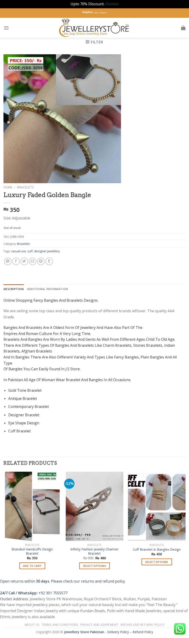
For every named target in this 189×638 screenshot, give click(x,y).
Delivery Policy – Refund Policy (130, 632)
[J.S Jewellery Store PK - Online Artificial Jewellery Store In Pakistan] (94, 28)
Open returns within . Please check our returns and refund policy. (63, 581)
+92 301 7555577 (53, 592)
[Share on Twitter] (24, 261)
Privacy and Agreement (99, 625)
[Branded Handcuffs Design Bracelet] (32, 506)
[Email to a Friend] (32, 261)
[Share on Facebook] (16, 261)
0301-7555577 (100, 12)
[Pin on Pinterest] (41, 261)
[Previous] (3, 524)
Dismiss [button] (112, 3)
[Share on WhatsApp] (8, 261)
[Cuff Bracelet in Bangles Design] (157, 506)
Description (13, 289)
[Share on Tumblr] (49, 261)
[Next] (185, 524)
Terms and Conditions (60, 625)
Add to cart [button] (32, 566)
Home (7, 187)
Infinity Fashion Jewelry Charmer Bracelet (94, 551)
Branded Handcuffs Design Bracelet (32, 551)
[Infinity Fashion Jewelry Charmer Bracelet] (94, 506)
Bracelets (25, 187)
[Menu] (6, 27)
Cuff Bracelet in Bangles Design (157, 549)
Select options (94, 566)
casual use (18, 251)
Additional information (47, 289)
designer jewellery (47, 251)
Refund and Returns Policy (143, 625)
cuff (30, 251)
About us (32, 625)
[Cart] (183, 28)
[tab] (13, 289)
